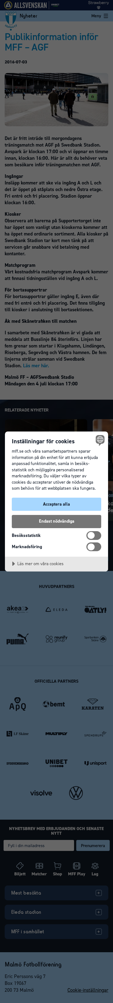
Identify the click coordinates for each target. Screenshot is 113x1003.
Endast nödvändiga (56, 521)
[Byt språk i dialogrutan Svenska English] (99, 440)
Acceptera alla (56, 504)
